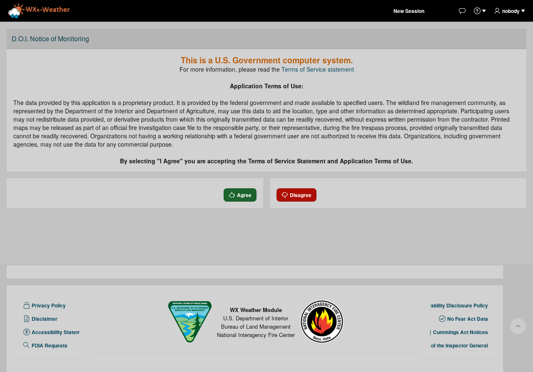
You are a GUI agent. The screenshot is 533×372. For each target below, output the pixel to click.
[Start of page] (518, 326)
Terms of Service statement (317, 69)
